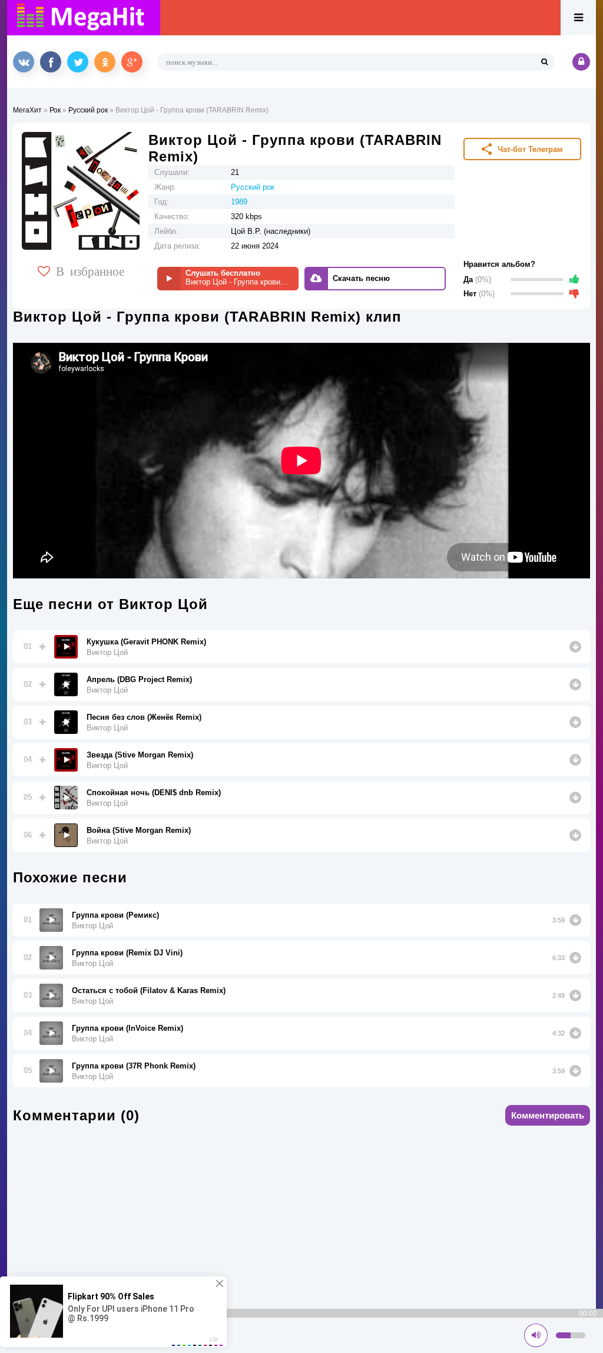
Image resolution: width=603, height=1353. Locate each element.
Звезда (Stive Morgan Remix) (140, 754)
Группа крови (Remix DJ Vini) (127, 952)
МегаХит (27, 110)
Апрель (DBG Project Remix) (139, 679)
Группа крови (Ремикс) (115, 915)
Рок (55, 110)
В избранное (90, 270)
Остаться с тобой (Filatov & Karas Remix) (149, 990)
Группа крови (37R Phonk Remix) (134, 1065)
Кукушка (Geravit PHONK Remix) (146, 641)
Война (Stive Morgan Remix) (139, 830)
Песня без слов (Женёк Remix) (144, 717)
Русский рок (88, 110)
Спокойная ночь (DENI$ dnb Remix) (154, 792)
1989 (239, 201)
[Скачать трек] (575, 647)
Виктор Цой (107, 652)
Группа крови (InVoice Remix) (127, 1028)
